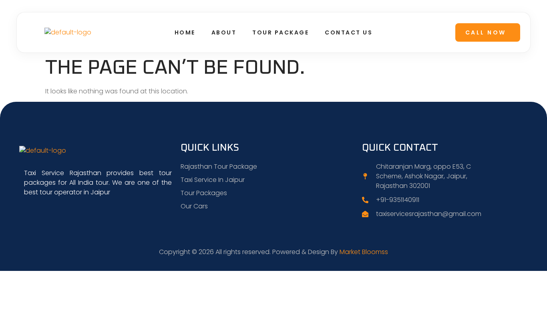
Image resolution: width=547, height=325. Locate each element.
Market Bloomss (364, 251)
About (224, 32)
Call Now (485, 32)
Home (185, 32)
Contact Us (348, 32)
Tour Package (280, 32)
